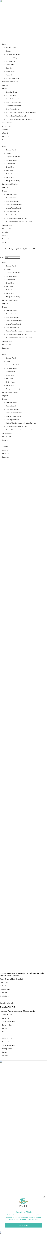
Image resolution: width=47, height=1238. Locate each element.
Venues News (10, 75)
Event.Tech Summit (12, 99)
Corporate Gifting (11, 58)
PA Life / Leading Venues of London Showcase (21, 112)
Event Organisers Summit (14, 102)
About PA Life (7, 1015)
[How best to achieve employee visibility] (25, 659)
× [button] (44, 1197)
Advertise (5, 130)
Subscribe (5, 140)
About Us (5, 133)
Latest (4, 44)
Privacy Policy (7, 1025)
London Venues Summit (13, 106)
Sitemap (5, 1032)
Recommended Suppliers (10, 82)
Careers (8, 51)
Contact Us (5, 136)
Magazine (5, 85)
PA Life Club (6, 126)
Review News (10, 71)
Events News (10, 65)
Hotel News (9, 68)
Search (2, 257)
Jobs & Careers (7, 123)
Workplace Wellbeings (13, 78)
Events (4, 88)
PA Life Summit (11, 95)
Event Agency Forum (13, 109)
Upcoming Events (11, 92)
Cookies (4, 1028)
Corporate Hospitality (13, 54)
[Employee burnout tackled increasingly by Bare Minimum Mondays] (25, 581)
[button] (23, 252)
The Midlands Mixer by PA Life (16, 116)
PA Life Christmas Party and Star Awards (19, 119)
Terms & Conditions (8, 1021)
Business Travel (11, 47)
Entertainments (10, 61)
